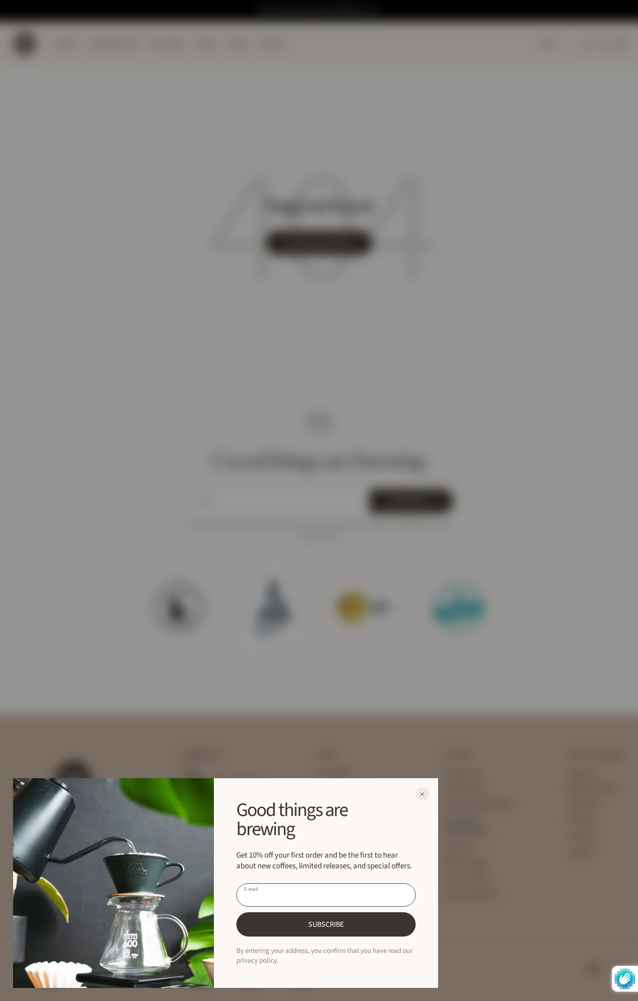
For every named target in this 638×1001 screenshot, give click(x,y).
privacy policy (256, 961)
